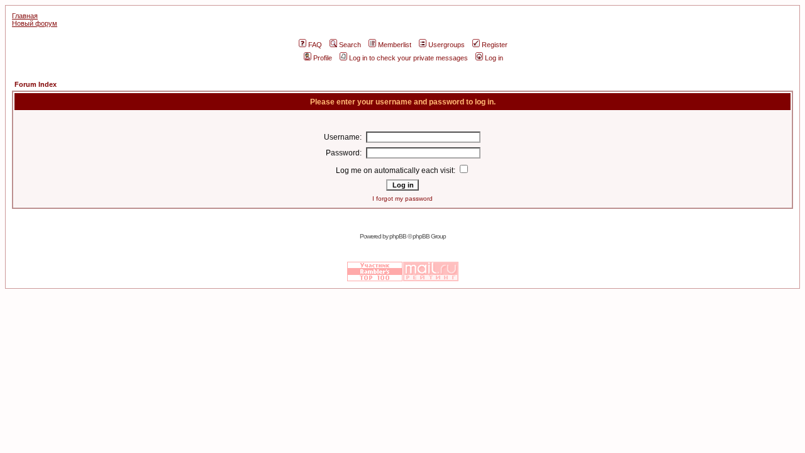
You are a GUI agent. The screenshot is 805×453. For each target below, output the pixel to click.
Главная (25, 16)
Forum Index (35, 84)
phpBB (397, 236)
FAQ (315, 44)
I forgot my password (402, 198)
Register (495, 44)
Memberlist (394, 44)
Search (350, 44)
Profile (322, 58)
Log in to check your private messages (408, 58)
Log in (494, 58)
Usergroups (446, 44)
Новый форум (34, 23)
